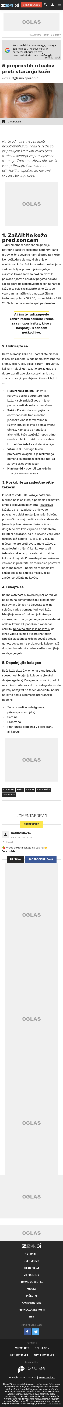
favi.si (30, 789)
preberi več (31, 824)
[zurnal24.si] (10, 5)
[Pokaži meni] (58, 5)
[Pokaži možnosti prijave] (52, 4)
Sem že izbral (52, 57)
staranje (9, 794)
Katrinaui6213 (21, 833)
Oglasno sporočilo (25, 78)
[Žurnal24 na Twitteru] (35, 1331)
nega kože (43, 789)
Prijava (15, 859)
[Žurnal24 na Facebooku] (27, 1331)
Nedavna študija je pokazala (31, 629)
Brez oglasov (31, 5)
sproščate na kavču (24, 577)
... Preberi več (54, 1403)
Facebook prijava (41, 859)
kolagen (8, 789)
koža (20, 789)
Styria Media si (47, 1377)
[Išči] (45, 4)
